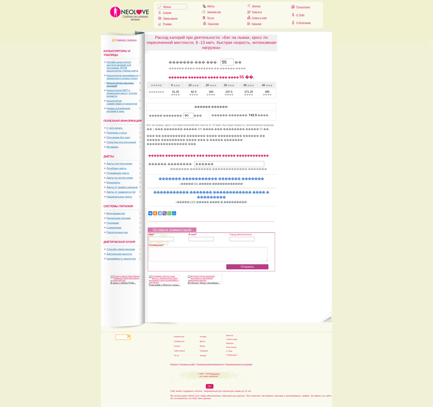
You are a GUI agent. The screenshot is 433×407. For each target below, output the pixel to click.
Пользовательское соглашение (238, 364)
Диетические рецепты (119, 253)
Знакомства (214, 11)
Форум (167, 6)
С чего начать (115, 127)
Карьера (256, 23)
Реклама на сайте (187, 364)
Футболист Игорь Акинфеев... (204, 283)
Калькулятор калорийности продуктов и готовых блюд (122, 77)
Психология (303, 7)
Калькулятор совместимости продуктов (122, 102)
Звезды (256, 6)
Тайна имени (170, 18)
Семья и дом (259, 17)
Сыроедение (114, 227)
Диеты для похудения (119, 163)
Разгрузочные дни (117, 232)
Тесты (210, 17)
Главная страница (126, 40)
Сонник (167, 12)
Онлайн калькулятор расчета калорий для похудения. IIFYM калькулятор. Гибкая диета (122, 66)
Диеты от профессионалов (122, 187)
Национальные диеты (119, 196)
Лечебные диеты (116, 168)
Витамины (112, 146)
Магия (202, 346)
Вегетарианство (116, 213)
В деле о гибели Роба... (123, 283)
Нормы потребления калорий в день (118, 110)
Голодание (113, 222)
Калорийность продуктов (121, 258)
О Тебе (300, 15)
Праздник (213, 23)
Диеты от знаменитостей (121, 191)
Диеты (210, 6)
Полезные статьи (117, 132)
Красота (257, 11)
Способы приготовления (121, 249)
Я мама (167, 23)
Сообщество (179, 341)
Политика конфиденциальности (210, 364)
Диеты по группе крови (120, 177)
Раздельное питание (119, 218)
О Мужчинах (303, 22)
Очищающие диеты (118, 173)
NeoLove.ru (215, 374)
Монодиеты (113, 182)
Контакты (174, 364)
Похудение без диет (118, 137)
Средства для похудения (121, 142)
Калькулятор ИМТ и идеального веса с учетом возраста (122, 93)
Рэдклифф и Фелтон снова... (164, 285)
